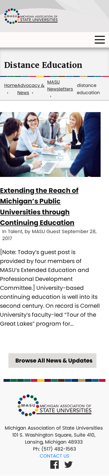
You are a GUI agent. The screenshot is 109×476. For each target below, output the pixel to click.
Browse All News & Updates (54, 360)
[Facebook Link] (54, 464)
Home (10, 85)
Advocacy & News (30, 89)
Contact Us (54, 456)
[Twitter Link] (68, 464)
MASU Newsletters (60, 86)
